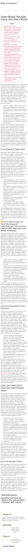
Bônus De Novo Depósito (10, 44)
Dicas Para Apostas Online (10, 40)
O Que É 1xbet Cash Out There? (12, 57)
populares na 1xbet (5, 373)
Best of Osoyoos (9, 3)
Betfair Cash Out (8, 80)
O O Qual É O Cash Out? (10, 26)
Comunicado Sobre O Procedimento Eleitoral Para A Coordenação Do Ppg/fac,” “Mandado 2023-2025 (13, 48)
